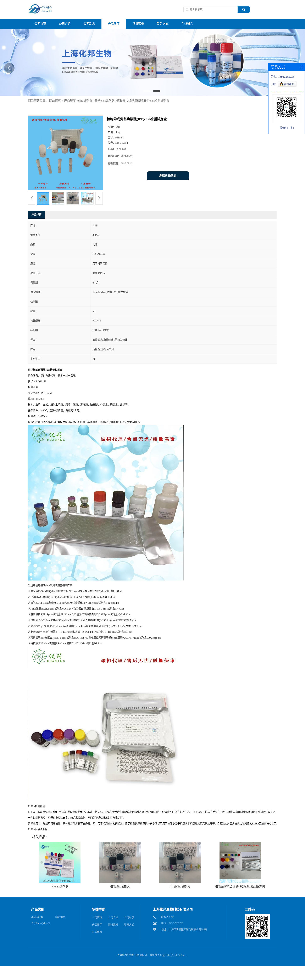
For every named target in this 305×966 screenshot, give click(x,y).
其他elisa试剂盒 (104, 100)
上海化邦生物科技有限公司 (132, 955)
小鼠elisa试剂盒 (180, 886)
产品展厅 (70, 100)
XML (183, 955)
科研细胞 (60, 917)
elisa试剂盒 (85, 100)
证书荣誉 (113, 924)
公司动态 (129, 917)
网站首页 (55, 100)
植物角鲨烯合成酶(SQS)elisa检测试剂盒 (240, 886)
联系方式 (129, 924)
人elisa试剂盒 (59, 886)
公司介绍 (113, 917)
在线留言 (97, 932)
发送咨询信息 (168, 175)
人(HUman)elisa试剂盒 (40, 924)
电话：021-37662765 (172, 923)
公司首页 (97, 917)
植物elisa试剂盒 (120, 886)
